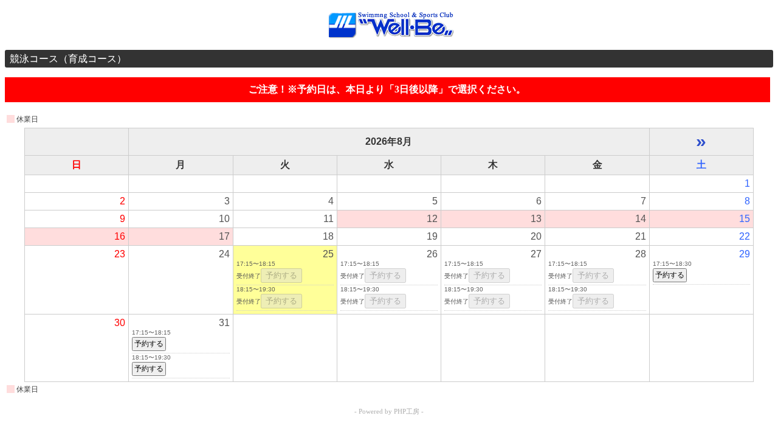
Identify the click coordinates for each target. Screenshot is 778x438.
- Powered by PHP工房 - (389, 411)
